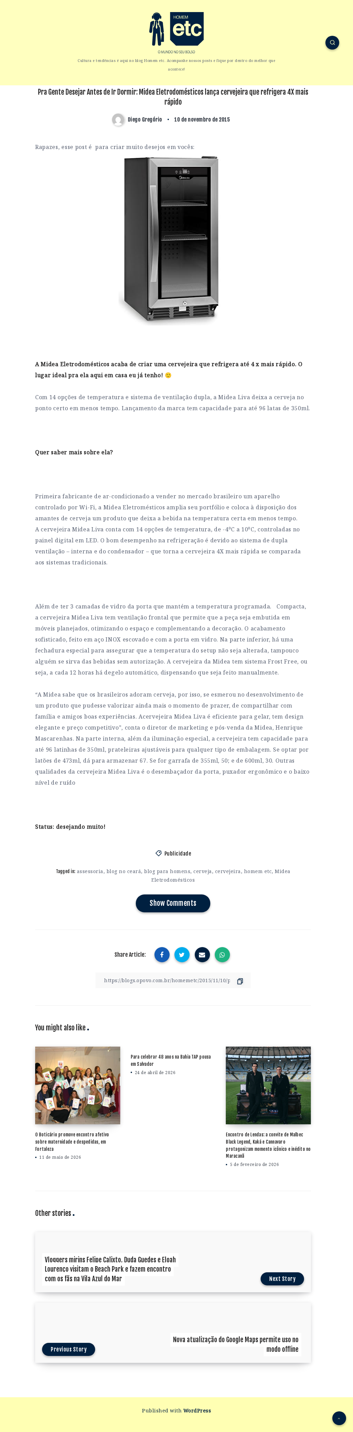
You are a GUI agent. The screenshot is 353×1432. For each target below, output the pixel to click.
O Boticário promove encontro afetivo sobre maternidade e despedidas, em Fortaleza (72, 1142)
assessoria (90, 871)
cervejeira (228, 871)
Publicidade (177, 853)
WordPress (197, 1410)
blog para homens (167, 871)
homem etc (258, 871)
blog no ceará (124, 871)
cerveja (202, 871)
